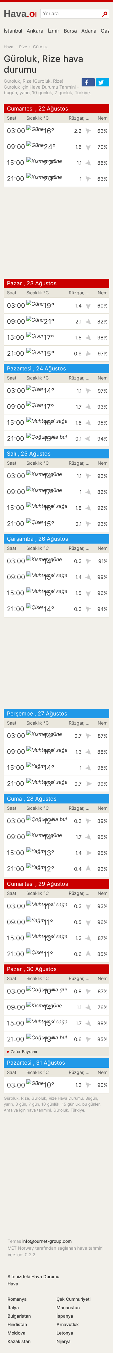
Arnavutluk (67, 1324)
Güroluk (40, 46)
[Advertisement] (56, 233)
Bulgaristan (19, 1316)
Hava (8, 46)
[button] (88, 82)
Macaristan (68, 1307)
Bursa (70, 31)
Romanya (17, 1299)
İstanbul (13, 31)
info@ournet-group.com (47, 1241)
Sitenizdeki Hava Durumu (33, 1276)
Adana (88, 31)
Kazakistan (19, 1341)
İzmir (53, 31)
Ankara (35, 31)
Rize (23, 46)
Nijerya (63, 1341)
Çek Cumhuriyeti (73, 1299)
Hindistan (17, 1324)
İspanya (64, 1316)
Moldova (16, 1332)
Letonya (64, 1332)
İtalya (13, 1307)
